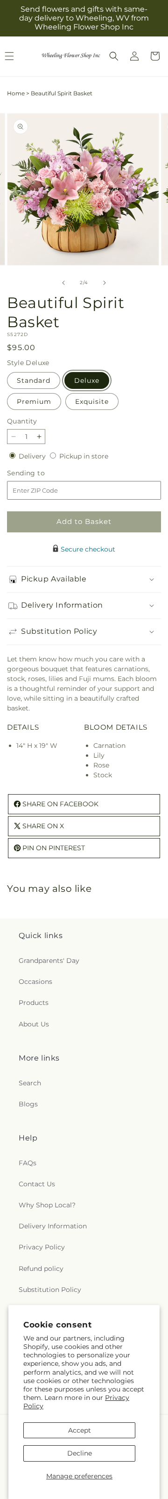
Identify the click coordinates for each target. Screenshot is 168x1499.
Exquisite (92, 401)
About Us (34, 1024)
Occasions (35, 981)
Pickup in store (83, 456)
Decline (79, 1453)
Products (34, 1002)
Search (30, 1083)
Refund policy (41, 1268)
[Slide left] (63, 283)
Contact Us (37, 1184)
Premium (34, 401)
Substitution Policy (50, 1289)
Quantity (22, 421)
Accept (79, 1430)
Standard (33, 380)
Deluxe (86, 380)
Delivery (33, 456)
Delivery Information (53, 1226)
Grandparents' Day (49, 960)
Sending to (40, 473)
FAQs (27, 1163)
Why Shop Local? (47, 1205)
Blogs (28, 1104)
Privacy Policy (42, 1247)
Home (16, 93)
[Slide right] (104, 283)
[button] (114, 56)
